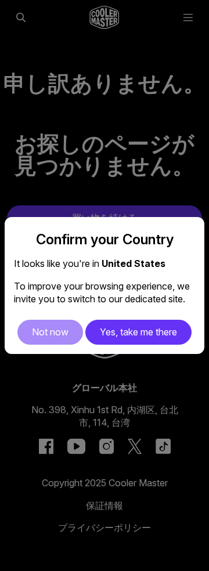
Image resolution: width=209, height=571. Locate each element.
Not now (50, 332)
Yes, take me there (138, 332)
